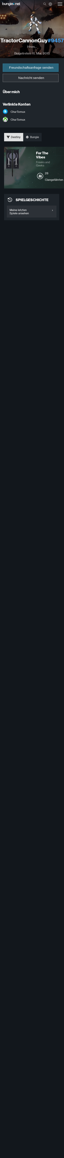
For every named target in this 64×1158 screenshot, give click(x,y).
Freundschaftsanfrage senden (31, 67)
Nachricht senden (31, 78)
